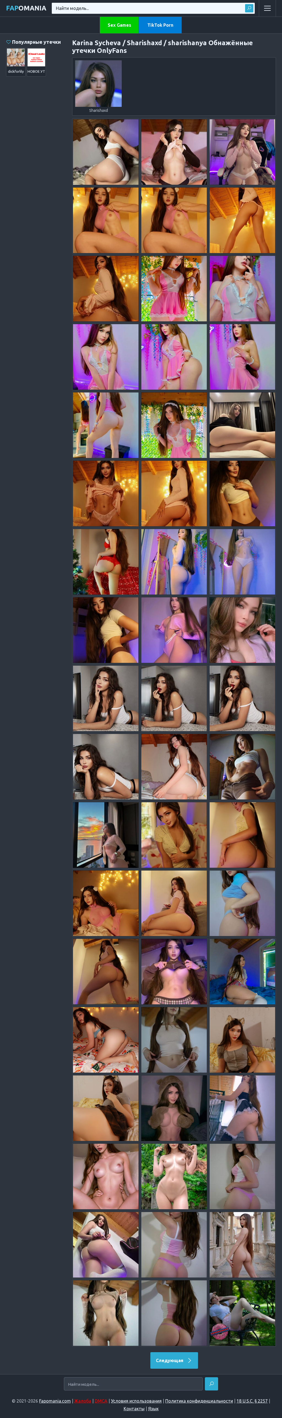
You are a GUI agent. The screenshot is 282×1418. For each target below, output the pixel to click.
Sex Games (119, 25)
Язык (153, 1408)
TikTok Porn (160, 25)
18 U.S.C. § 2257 (252, 1400)
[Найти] (249, 8)
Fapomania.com (55, 1400)
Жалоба (82, 1400)
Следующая (170, 1360)
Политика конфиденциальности (199, 1400)
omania (26, 8)
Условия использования (136, 1400)
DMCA (101, 1400)
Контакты (134, 1408)
